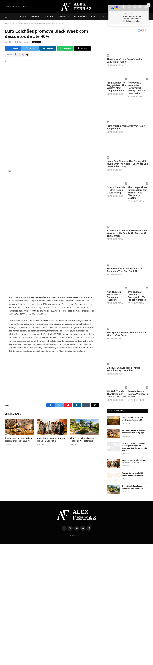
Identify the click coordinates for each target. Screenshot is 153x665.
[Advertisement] (51, 145)
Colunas (62, 17)
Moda (94, 17)
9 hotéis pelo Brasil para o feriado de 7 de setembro (82, 439)
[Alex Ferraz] (76, 6)
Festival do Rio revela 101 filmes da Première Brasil (132, 474)
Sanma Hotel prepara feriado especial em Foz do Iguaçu (18, 439)
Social (104, 17)
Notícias (36, 42)
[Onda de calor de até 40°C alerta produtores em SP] (113, 420)
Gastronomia (80, 17)
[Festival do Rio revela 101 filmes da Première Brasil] (113, 476)
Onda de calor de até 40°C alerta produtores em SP (132, 418)
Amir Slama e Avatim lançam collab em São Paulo (51, 439)
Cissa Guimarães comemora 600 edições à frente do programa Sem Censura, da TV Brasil (134, 447)
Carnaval (36, 17)
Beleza (23, 17)
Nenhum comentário (23, 42)
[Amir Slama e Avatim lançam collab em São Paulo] (51, 427)
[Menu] (6, 16)
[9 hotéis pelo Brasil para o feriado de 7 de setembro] (84, 427)
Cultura (49, 17)
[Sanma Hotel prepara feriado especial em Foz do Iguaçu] (19, 427)
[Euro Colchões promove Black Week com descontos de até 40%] (52, 90)
